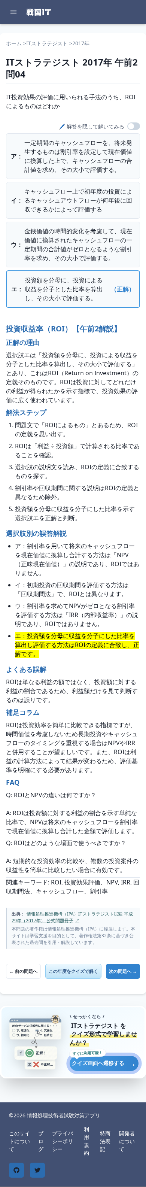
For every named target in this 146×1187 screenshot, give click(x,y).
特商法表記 (105, 1141)
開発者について (127, 1141)
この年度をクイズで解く (73, 971)
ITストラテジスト (47, 43)
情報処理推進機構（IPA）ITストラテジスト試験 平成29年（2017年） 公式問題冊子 (72, 917)
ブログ (40, 1141)
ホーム (14, 43)
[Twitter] (37, 1170)
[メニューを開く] (13, 11)
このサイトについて (19, 1141)
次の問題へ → (123, 971)
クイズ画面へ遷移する (104, 1063)
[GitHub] (16, 1170)
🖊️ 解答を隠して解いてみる (91, 126)
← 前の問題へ (23, 971)
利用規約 (86, 1141)
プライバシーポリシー (62, 1141)
